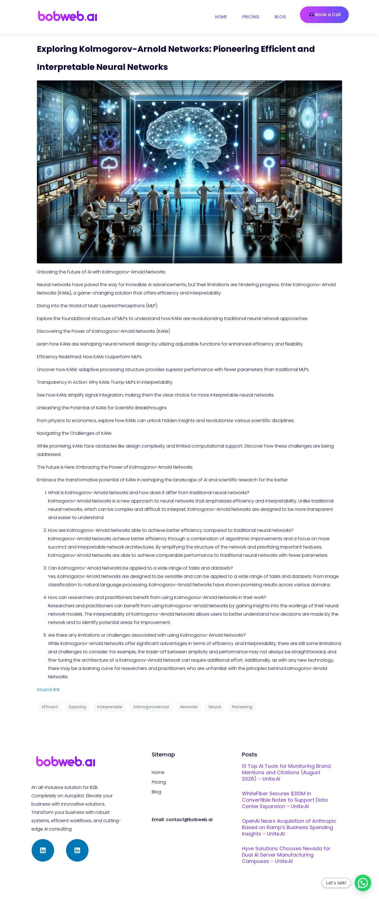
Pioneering (242, 707)
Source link (48, 689)
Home (221, 17)
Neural (215, 707)
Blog (280, 17)
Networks (189, 707)
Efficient (50, 707)
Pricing (250, 17)
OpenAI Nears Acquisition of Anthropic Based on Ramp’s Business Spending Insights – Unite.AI (289, 827)
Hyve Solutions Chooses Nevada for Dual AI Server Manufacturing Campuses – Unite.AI (286, 855)
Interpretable (109, 707)
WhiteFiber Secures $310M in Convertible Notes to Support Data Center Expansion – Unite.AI (285, 800)
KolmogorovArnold (151, 707)
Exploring (77, 707)
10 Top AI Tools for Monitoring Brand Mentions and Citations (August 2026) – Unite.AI (286, 772)
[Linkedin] (42, 850)
